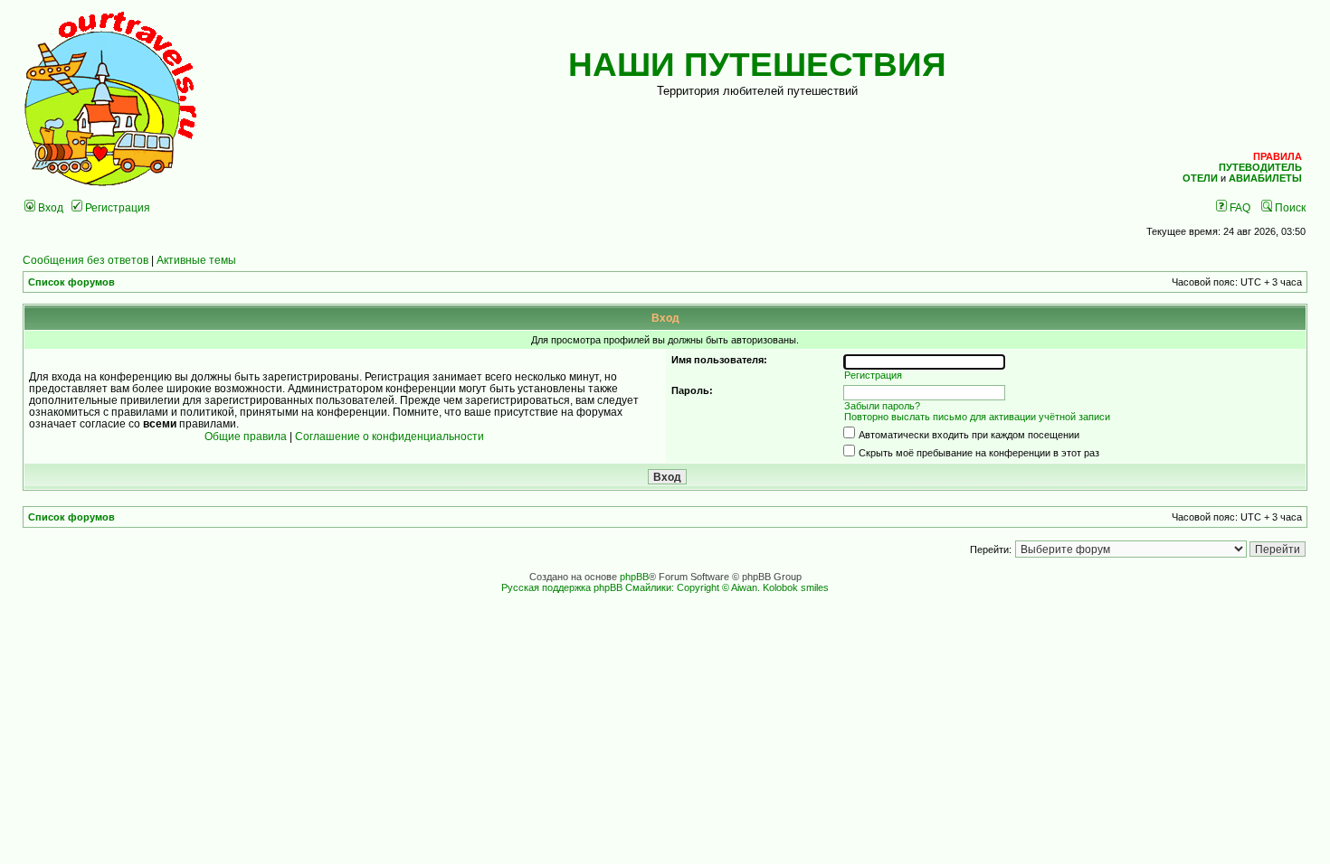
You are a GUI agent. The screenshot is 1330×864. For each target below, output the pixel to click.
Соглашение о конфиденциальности (389, 436)
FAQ (1238, 207)
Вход (49, 207)
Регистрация (116, 207)
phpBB (634, 576)
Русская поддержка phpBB (561, 587)
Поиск (1289, 207)
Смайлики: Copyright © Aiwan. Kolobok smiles (727, 587)
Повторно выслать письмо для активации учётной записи (977, 416)
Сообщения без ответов (85, 260)
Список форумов (71, 282)
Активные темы (196, 260)
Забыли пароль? (882, 405)
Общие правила (245, 436)
